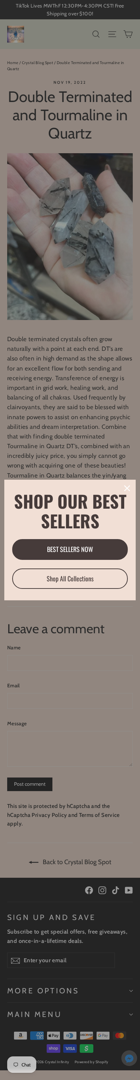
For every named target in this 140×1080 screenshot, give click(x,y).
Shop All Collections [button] (70, 578)
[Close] (127, 488)
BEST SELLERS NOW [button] (70, 549)
